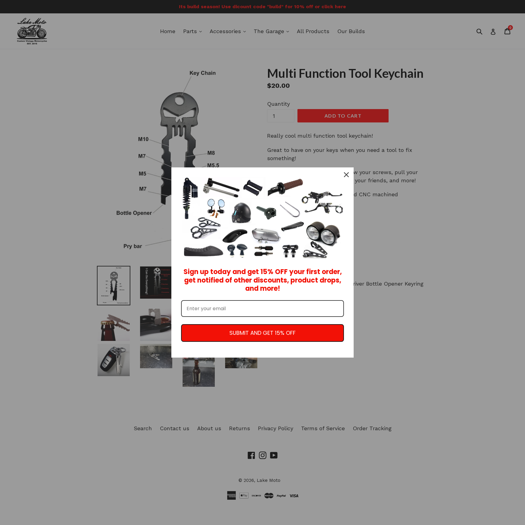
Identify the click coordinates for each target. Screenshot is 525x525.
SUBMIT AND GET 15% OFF (262, 333)
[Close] (346, 174)
